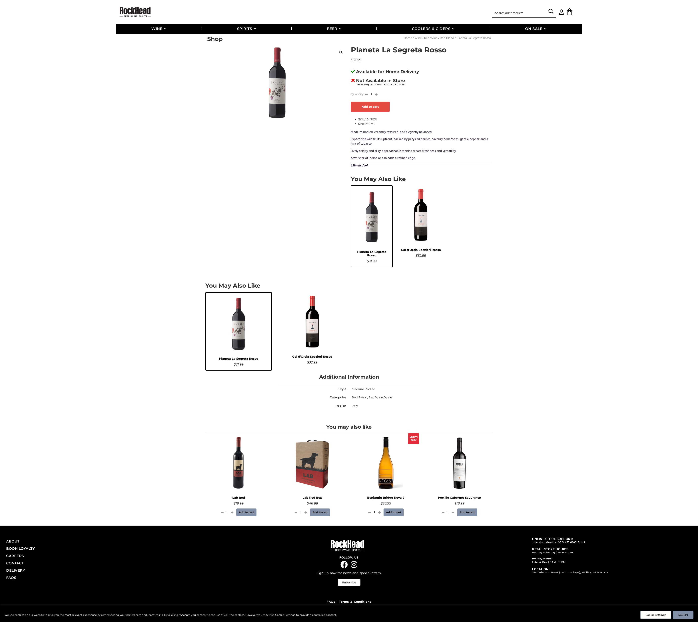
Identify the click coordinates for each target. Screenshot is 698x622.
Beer (332, 28)
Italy (355, 406)
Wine (156, 28)
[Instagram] (354, 564)
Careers (15, 556)
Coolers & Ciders (431, 28)
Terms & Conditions (355, 601)
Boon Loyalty (20, 548)
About (12, 541)
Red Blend (447, 38)
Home (408, 38)
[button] (341, 52)
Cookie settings (655, 615)
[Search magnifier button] (551, 12)
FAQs (11, 577)
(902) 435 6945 (567, 542)
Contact (15, 563)
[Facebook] (344, 564)
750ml (369, 124)
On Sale (534, 28)
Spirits (244, 28)
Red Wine (431, 38)
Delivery (15, 570)
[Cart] (569, 11)
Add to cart (370, 106)
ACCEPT (683, 615)
